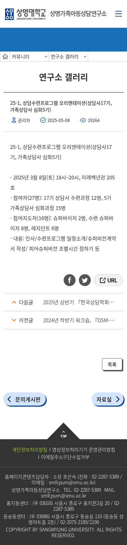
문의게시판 (28, 399)
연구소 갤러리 (65, 56)
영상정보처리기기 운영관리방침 (83, 449)
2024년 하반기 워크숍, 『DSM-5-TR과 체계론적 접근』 (83, 320)
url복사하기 (108, 280)
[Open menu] (118, 13)
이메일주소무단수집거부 (65, 456)
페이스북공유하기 (72, 280)
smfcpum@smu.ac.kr (71, 482)
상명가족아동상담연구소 (78, 13)
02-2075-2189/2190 (79, 522)
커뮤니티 (20, 56)
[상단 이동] (63, 436)
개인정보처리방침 (29, 449)
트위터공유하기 (85, 280)
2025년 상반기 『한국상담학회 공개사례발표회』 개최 (83, 302)
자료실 (104, 399)
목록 (112, 364)
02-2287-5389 (105, 476)
